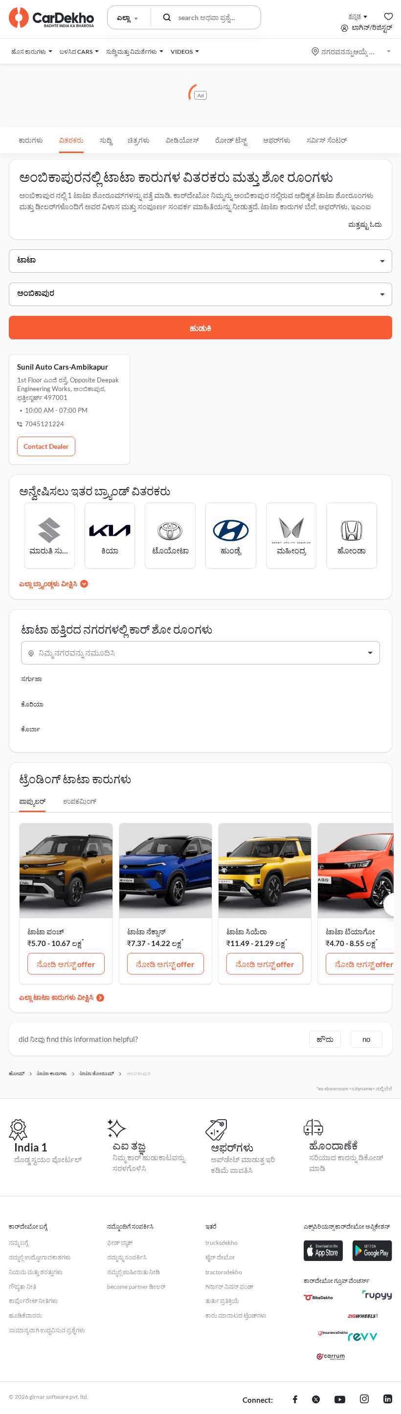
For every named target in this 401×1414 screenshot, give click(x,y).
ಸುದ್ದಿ (105, 140)
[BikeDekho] (318, 1297)
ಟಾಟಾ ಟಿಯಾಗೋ (350, 931)
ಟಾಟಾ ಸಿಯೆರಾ (246, 931)
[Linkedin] (387, 1400)
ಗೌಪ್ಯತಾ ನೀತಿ (22, 1286)
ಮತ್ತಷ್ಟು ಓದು (365, 224)
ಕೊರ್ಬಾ (30, 729)
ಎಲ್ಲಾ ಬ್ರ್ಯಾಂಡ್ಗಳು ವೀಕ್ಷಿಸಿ (48, 583)
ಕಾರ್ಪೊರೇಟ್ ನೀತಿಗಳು (33, 1300)
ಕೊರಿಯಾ (32, 704)
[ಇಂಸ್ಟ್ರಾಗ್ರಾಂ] (364, 1400)
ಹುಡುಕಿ (200, 327)
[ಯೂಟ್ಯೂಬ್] (339, 1400)
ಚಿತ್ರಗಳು (139, 140)
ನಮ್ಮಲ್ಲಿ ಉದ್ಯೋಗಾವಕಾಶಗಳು (40, 1257)
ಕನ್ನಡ (355, 16)
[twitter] (316, 1400)
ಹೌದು (325, 1039)
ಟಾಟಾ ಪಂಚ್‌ (45, 931)
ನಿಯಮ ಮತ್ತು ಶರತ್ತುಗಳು (36, 1272)
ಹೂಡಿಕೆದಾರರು (25, 1315)
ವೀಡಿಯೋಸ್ (182, 140)
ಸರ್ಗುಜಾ (31, 679)
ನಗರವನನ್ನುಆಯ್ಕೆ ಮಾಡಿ (351, 51)
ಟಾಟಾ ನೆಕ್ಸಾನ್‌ (146, 931)
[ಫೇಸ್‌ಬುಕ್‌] (295, 1400)
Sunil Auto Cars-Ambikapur (62, 366)
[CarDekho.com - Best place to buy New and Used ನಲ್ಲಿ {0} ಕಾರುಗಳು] (51, 17)
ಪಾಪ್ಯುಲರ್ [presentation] (32, 801)
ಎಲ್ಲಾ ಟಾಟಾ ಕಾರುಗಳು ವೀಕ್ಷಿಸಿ (56, 997)
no (366, 1039)
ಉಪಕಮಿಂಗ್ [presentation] (79, 801)
